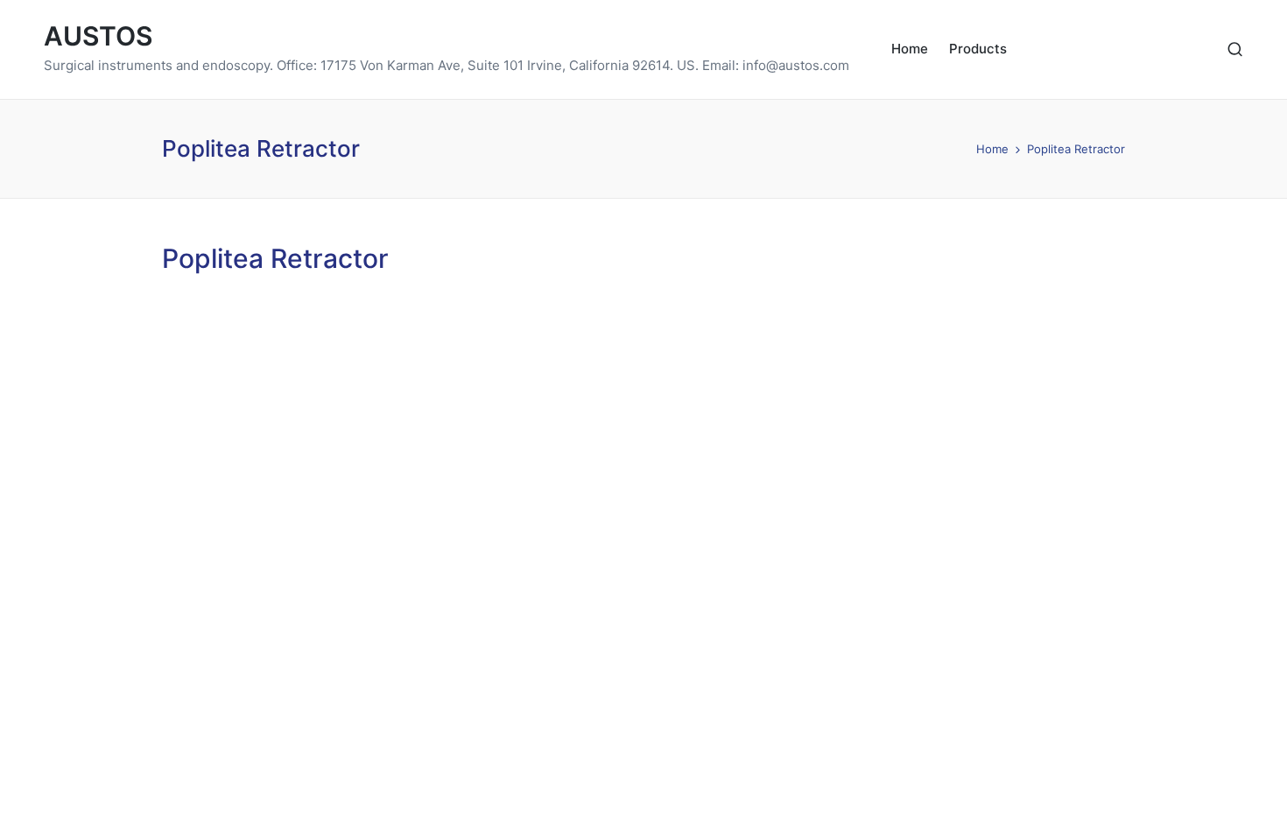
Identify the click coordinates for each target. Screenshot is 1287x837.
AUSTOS (98, 36)
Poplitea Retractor (275, 258)
